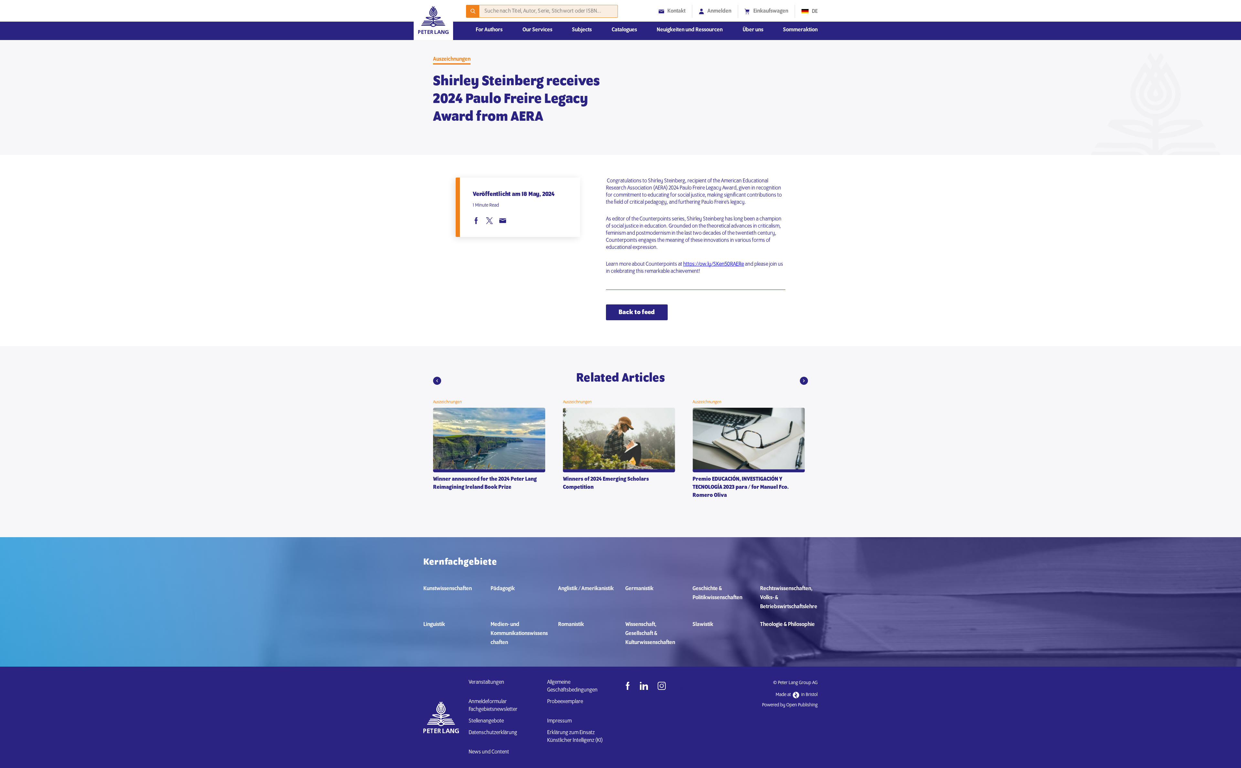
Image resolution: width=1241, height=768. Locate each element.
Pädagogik (503, 589)
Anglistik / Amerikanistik (586, 589)
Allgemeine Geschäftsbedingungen (572, 686)
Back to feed (637, 312)
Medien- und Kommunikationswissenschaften (519, 634)
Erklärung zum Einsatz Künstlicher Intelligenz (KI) (575, 736)
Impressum (559, 721)
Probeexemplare (565, 702)
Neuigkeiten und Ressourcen (690, 30)
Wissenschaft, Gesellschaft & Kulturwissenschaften (650, 634)
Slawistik (703, 625)
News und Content (489, 752)
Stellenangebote (486, 721)
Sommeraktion (800, 30)
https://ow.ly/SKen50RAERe (713, 264)
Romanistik (571, 625)
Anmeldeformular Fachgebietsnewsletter (493, 705)
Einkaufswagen (770, 11)
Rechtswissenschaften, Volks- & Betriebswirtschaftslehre (788, 598)
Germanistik (639, 589)
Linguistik (434, 625)
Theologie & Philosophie (787, 625)
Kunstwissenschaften (447, 589)
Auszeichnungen (452, 59)
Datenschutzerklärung (493, 733)
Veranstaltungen (486, 682)
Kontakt (676, 11)
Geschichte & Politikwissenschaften (717, 593)
